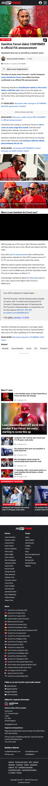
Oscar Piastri (9, 546)
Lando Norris (9, 543)
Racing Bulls (29, 560)
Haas (27, 551)
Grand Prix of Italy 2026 (16, 647)
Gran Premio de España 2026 (18, 650)
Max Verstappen (10, 560)
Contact (35, 762)
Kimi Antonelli (9, 569)
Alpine (27, 537)
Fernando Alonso (11, 580)
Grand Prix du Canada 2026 (17, 624)
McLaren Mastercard (32, 554)
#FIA (19, 310)
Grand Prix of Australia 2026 (17, 610)
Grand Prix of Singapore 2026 (18, 659)
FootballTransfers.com (12, 751)
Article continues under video (24, 112)
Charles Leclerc (10, 540)
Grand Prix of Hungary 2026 (17, 642)
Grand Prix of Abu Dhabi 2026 (18, 676)
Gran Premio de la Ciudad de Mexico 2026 (22, 665)
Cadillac (28, 546)
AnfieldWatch (29, 754)
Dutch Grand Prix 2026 (15, 644)
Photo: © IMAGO (6, 35)
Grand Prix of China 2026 (16, 613)
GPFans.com (9, 754)
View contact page (10, 742)
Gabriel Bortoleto (10, 592)
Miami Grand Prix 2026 (15, 622)
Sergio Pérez (9, 600)
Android (11, 767)
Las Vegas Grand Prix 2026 (17, 670)
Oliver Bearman (10, 574)
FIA (35, 349)
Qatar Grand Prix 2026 (15, 673)
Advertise (11, 765)
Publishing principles (25, 767)
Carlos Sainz (9, 566)
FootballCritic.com (31, 751)
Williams (28, 566)
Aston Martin (29, 540)
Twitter (26, 765)
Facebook (19, 765)
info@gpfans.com (11, 724)
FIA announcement (20, 254)
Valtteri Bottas (10, 597)
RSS (30, 762)
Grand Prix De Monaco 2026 (17, 627)
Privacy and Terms (21, 762)
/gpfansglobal (11, 686)
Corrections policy (14, 770)
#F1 (23, 310)
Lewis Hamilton (7, 77)
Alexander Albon (10, 563)
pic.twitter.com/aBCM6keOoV (16, 313)
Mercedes (34, 278)
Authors (11, 762)
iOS (16, 767)
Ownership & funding (29, 770)
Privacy (19, 773)
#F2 (26, 310)
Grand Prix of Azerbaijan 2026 (18, 653)
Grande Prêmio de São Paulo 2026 (19, 667)
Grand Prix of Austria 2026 (17, 633)
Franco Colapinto (11, 549)
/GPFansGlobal (12, 695)
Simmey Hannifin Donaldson (16, 59)
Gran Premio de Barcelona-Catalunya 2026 (22, 630)
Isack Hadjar (9, 554)
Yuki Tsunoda (9, 589)
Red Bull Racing (30, 563)
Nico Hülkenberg (10, 594)
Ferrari (19, 77)
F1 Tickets (11, 773)
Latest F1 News (5, 39)
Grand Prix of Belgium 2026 (17, 639)
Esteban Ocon (9, 577)
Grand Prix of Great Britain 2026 (19, 636)
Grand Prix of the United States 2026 (20, 662)
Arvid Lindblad (10, 586)
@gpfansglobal (11, 689)
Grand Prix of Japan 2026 (16, 616)
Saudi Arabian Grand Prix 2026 (18, 619)
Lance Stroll (9, 583)
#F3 (30, 310)
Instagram (33, 765)
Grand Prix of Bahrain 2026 (17, 656)
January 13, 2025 (21, 317)
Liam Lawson (9, 557)
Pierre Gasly (9, 551)
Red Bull (5, 349)
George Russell (10, 571)
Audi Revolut (29, 543)
